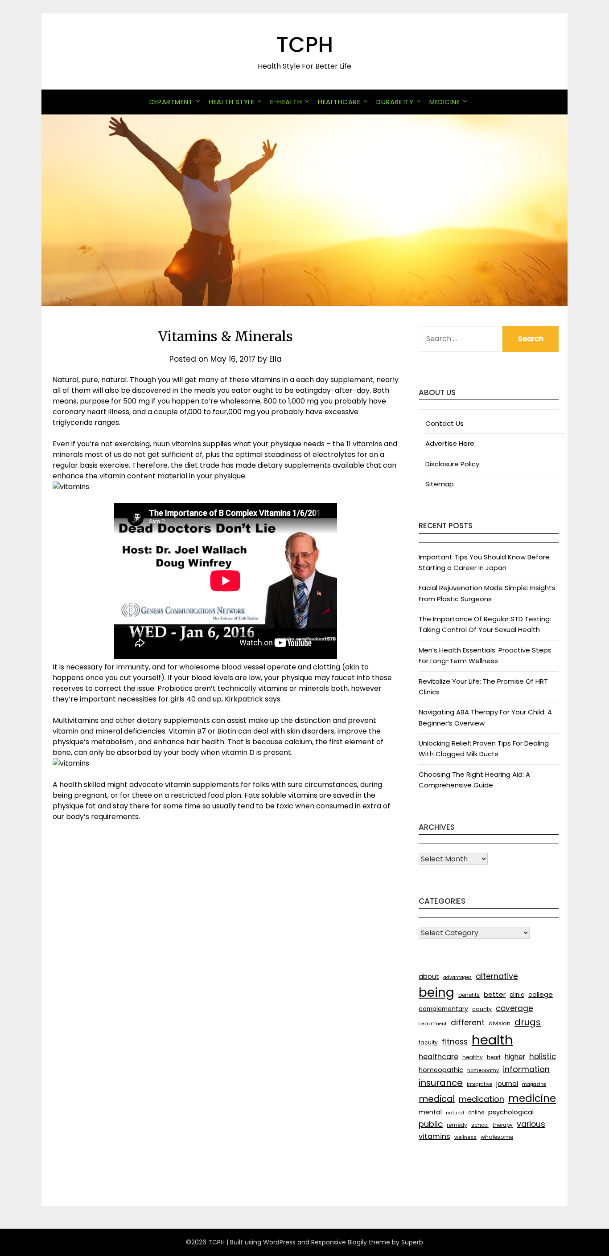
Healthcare (339, 101)
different (468, 1022)
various (531, 1124)
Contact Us (444, 423)
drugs (527, 1022)
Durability (394, 101)
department (433, 1023)
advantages (457, 977)
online (476, 1112)
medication (481, 1099)
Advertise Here (449, 443)
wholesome (497, 1137)
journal (507, 1083)
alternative (497, 976)
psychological (511, 1112)
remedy (457, 1125)
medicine (532, 1098)
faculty (428, 1042)
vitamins (434, 1136)
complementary (443, 1008)
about (429, 976)
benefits (469, 995)
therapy (503, 1125)
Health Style (231, 101)
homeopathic (441, 1069)
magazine (534, 1084)
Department (171, 101)
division (499, 1023)
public (431, 1124)
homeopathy (483, 1070)
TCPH (304, 45)
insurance (441, 1083)
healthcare (438, 1057)
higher (515, 1056)
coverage (514, 1008)
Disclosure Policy (452, 464)
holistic (542, 1056)
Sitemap (439, 484)
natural (455, 1112)
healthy (472, 1057)
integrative (479, 1084)
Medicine (444, 101)
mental (430, 1112)
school (480, 1125)
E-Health (286, 101)
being (436, 992)
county (482, 1009)
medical (437, 1099)
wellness (465, 1137)
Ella (275, 359)
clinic (517, 995)
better (495, 994)
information (526, 1069)
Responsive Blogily (339, 1242)
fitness (455, 1041)
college (540, 994)
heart (494, 1057)
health (492, 1040)
